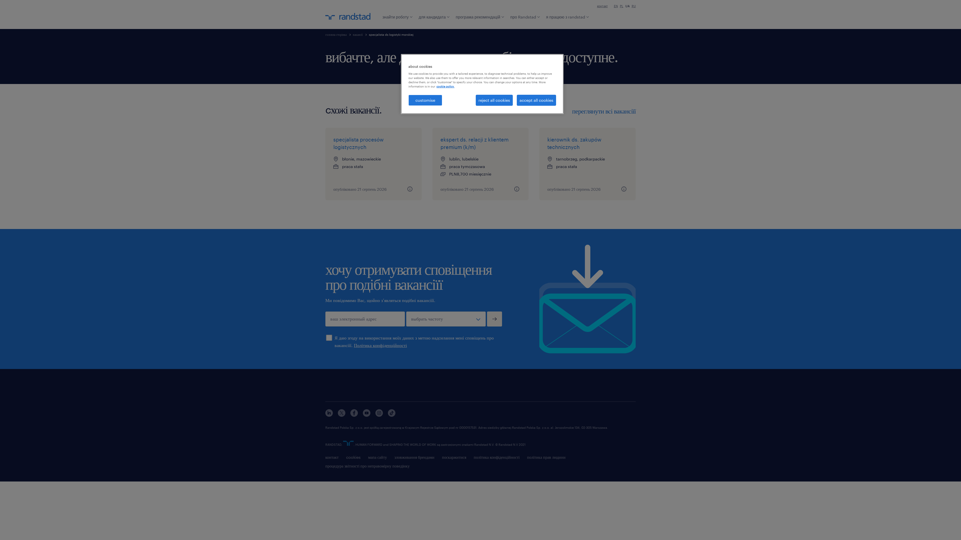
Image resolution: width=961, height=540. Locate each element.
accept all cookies (536, 100)
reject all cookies (494, 100)
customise (425, 100)
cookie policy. (445, 86)
